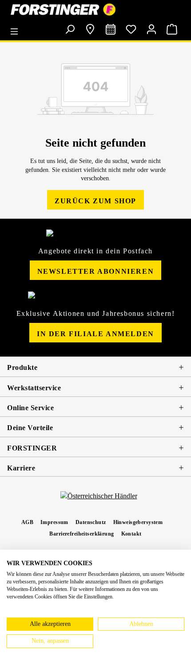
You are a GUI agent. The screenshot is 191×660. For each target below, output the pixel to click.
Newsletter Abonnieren (95, 271)
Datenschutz (91, 522)
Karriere (21, 468)
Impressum (54, 522)
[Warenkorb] (172, 29)
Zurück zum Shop (95, 201)
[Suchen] (70, 29)
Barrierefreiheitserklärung (81, 534)
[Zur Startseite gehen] (95, 9)
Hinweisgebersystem (138, 522)
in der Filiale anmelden (95, 334)
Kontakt (131, 534)
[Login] (151, 29)
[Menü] (16, 28)
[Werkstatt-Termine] (110, 29)
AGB (27, 522)
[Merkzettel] (131, 29)
